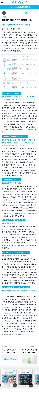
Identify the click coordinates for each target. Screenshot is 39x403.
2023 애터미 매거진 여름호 (19, 7)
